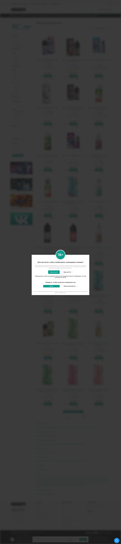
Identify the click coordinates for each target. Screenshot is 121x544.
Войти (51, 286)
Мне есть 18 (54, 272)
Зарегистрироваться (69, 286)
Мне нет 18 (67, 272)
